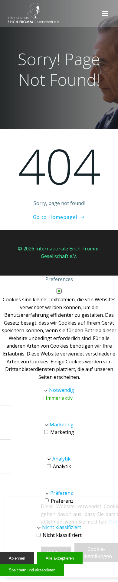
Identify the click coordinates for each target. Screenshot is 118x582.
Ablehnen (17, 558)
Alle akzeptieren (60, 558)
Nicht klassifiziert (61, 527)
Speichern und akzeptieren (32, 570)
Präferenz (61, 493)
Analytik (61, 458)
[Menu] (105, 13)
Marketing (62, 424)
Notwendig (61, 390)
